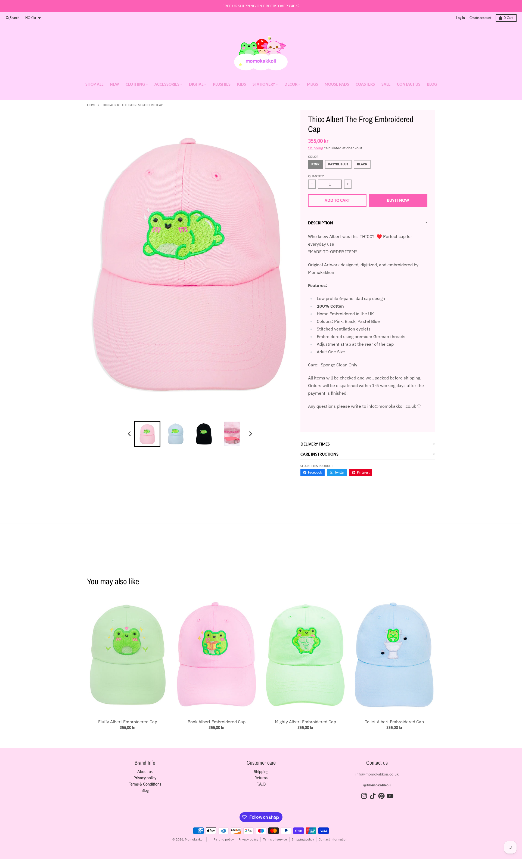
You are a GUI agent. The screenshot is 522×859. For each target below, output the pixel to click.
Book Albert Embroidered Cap (217, 721)
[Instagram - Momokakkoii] (364, 796)
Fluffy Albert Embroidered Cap (127, 721)
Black (362, 164)
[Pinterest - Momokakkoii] (381, 796)
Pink (315, 164)
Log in (460, 18)
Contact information (333, 839)
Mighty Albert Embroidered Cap (305, 721)
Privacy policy (248, 839)
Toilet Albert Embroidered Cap (394, 721)
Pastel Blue (338, 164)
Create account (480, 18)
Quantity (316, 176)
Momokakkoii (194, 839)
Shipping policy (303, 839)
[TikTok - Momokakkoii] (372, 796)
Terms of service (275, 839)
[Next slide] (250, 433)
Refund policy (223, 839)
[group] (147, 434)
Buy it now (398, 200)
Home (91, 105)
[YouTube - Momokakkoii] (390, 796)
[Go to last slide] (129, 433)
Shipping (315, 148)
